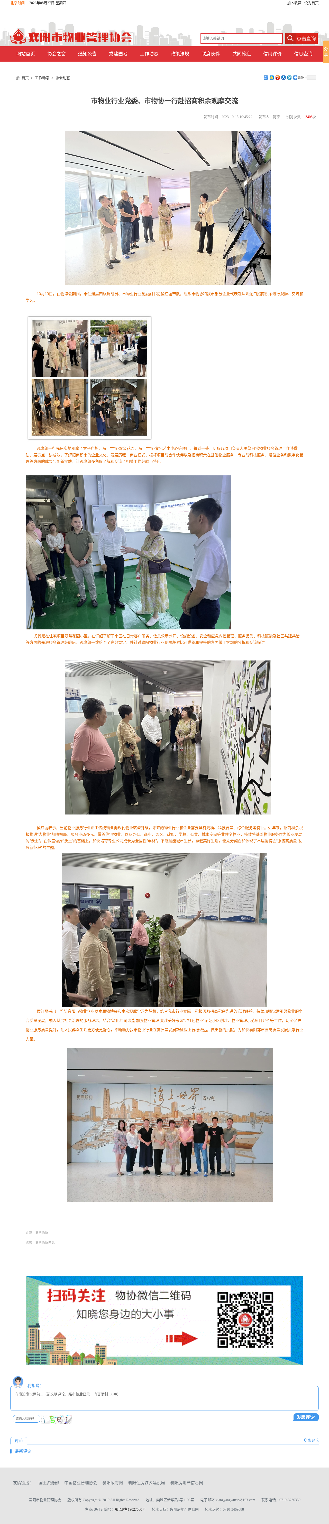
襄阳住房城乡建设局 (146, 1483)
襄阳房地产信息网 (186, 1483)
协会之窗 (56, 53)
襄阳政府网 (112, 1483)
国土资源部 (49, 1483)
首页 (25, 78)
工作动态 (149, 53)
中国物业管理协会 (80, 1483)
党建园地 (118, 53)
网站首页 (25, 53)
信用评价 (272, 53)
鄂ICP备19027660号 (130, 1509)
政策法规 (180, 53)
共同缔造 (241, 53)
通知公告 (87, 53)
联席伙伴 (211, 53)
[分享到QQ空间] (272, 77)
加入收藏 (294, 3)
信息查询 (303, 53)
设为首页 (311, 3)
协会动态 (63, 78)
